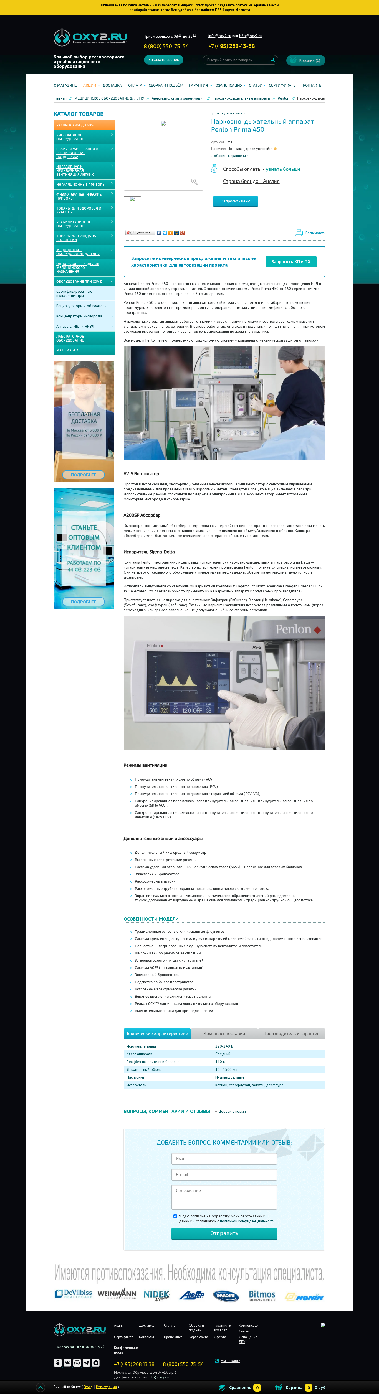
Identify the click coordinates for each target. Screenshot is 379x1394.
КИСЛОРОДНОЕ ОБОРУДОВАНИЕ (70, 137)
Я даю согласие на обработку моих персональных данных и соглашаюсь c (227, 1219)
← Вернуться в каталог (229, 113)
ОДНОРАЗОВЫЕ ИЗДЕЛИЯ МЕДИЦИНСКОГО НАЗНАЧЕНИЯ (77, 268)
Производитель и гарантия (291, 1033)
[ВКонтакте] (159, 232)
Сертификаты (283, 85)
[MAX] (96, 1366)
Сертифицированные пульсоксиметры (74, 293)
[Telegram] (87, 1366)
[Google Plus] (182, 232)
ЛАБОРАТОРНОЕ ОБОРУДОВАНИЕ (70, 338)
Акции (89, 85)
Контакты (312, 85)
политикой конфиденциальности (247, 1221)
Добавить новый (232, 1111)
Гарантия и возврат (222, 1327)
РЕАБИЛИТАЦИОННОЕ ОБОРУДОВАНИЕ (75, 224)
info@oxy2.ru (219, 35)
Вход (88, 1386)
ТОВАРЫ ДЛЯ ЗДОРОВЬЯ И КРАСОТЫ (78, 210)
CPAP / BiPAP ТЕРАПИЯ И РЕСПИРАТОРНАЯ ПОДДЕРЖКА (77, 153)
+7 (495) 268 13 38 (134, 1364)
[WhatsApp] (77, 1366)
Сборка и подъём (166, 85)
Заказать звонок (163, 59)
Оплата (135, 85)
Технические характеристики (157, 1033)
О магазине (65, 85)
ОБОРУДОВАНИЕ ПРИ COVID (79, 281)
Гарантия (198, 85)
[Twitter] (165, 232)
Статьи (255, 85)
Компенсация (228, 85)
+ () (231, 46)
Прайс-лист (173, 1337)
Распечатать (315, 233)
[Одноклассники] (171, 232)
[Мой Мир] (177, 232)
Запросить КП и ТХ (291, 261)
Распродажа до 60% (75, 125)
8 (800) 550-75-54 (166, 46)
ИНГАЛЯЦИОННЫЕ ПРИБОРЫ (80, 184)
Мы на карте (230, 1361)
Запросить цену (235, 201)
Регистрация (106, 1386)
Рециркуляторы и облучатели (81, 305)
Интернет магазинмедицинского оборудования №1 (90, 37)
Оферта (220, 1337)
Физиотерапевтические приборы (79, 196)
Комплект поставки (224, 1033)
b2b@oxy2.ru (250, 35)
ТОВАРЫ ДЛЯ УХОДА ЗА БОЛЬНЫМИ (76, 238)
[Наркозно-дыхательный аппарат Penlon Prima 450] (163, 151)
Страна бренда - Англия (251, 181)
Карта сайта (198, 1337)
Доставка (112, 85)
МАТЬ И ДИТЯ (67, 350)
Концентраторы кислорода (79, 316)
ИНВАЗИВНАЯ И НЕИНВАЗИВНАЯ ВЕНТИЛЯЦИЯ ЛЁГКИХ (75, 171)
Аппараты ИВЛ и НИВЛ (75, 326)
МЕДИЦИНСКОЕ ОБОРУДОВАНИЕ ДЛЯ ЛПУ (78, 252)
